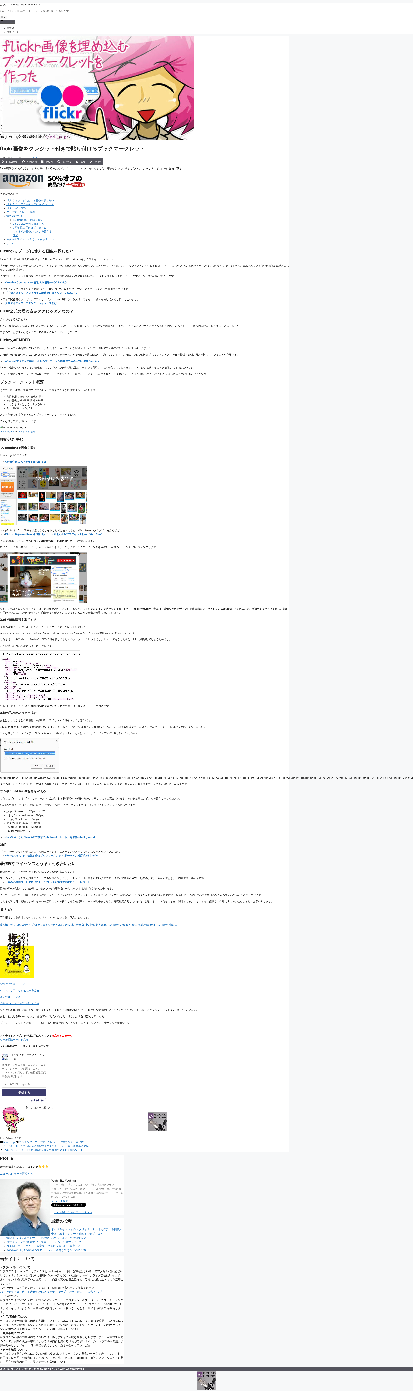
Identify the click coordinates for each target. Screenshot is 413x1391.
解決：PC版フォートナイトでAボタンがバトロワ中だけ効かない (46, 1237)
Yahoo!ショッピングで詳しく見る (19, 1003)
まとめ (10, 243)
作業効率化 (66, 1142)
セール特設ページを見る (14, 1039)
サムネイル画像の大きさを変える (32, 231)
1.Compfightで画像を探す (28, 219)
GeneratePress (75, 1368)
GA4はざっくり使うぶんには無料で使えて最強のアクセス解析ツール (43, 1150)
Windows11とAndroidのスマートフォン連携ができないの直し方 (46, 1250)
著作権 (80, 1142)
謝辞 (15, 235)
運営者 (10, 28)
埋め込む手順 (14, 216)
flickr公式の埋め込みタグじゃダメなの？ (30, 204)
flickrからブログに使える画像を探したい (30, 200)
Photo (3, 431)
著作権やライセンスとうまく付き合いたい (30, 239)
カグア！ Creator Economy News (20, 4)
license (10, 431)
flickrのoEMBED (16, 208)
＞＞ (59, 1201)
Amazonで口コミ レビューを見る (19, 990)
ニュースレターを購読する (16, 1173)
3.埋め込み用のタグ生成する (29, 227)
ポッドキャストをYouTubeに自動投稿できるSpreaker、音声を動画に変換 (46, 1146)
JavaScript (9, 1142)
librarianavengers (26, 431)
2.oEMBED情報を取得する (28, 223)
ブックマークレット (46, 1142)
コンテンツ (25, 1142)
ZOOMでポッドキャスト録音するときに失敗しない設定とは (43, 1246)
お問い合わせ (14, 32)
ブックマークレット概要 (20, 212)
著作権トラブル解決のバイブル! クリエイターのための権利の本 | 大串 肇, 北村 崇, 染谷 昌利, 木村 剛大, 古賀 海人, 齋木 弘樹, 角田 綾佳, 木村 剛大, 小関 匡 (88, 924)
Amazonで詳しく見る (12, 984)
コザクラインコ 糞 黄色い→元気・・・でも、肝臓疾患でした (44, 1241)
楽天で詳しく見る (10, 997)
